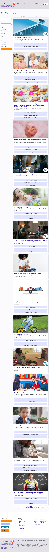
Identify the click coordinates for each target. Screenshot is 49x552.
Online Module (4, 40)
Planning (30, 251)
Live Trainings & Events (6, 521)
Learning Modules (5, 524)
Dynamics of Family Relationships (30, 79)
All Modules (25, 4)
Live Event (4, 42)
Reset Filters (3, 46)
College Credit (22, 521)
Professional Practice (30, 43)
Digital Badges (22, 525)
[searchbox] (1, 24)
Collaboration (30, 437)
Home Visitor (4, 29)
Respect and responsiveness (30, 404)
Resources (37, 3)
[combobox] (6, 24)
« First (17, 507)
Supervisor (4, 30)
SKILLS (2, 21)
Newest (37, 16)
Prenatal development (30, 152)
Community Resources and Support (30, 180)
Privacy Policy (4, 548)
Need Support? (4, 530)
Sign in (40, 4)
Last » (43, 507)
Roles (2, 27)
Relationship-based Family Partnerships (30, 49)
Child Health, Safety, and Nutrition (30, 117)
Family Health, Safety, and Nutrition (30, 112)
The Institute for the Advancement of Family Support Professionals (7, 543)
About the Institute (5, 547)
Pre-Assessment (38, 524)
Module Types (3, 39)
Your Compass (30, 4)
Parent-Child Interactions (30, 185)
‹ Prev (21, 507)
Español (3, 36)
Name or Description (5, 17)
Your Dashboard (19, 4)
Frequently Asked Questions (41, 520)
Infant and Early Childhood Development (30, 77)
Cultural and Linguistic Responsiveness (30, 46)
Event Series (4, 44)
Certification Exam (23, 520)
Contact (11, 547)
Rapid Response (4, 527)
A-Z (47, 16)
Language (3, 33)
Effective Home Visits (31, 246)
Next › (39, 507)
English (3, 35)
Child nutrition (30, 218)
